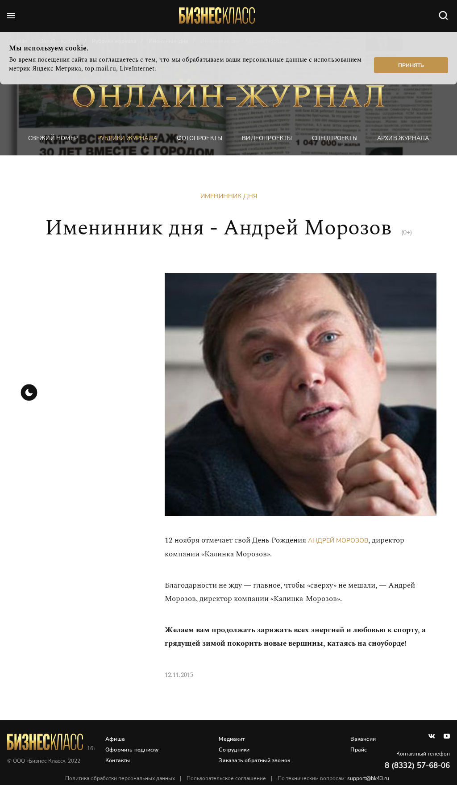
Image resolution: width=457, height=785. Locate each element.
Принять (411, 65)
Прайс (358, 749)
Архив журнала (403, 138)
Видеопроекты (267, 138)
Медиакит (232, 739)
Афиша (115, 739)
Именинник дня (228, 196)
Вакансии (363, 739)
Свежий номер (53, 138)
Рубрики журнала (127, 138)
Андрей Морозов (338, 540)
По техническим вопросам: (333, 778)
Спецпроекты (334, 138)
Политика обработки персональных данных (120, 778)
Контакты (117, 760)
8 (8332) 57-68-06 (417, 765)
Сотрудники (234, 749)
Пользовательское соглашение (226, 778)
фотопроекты (199, 138)
